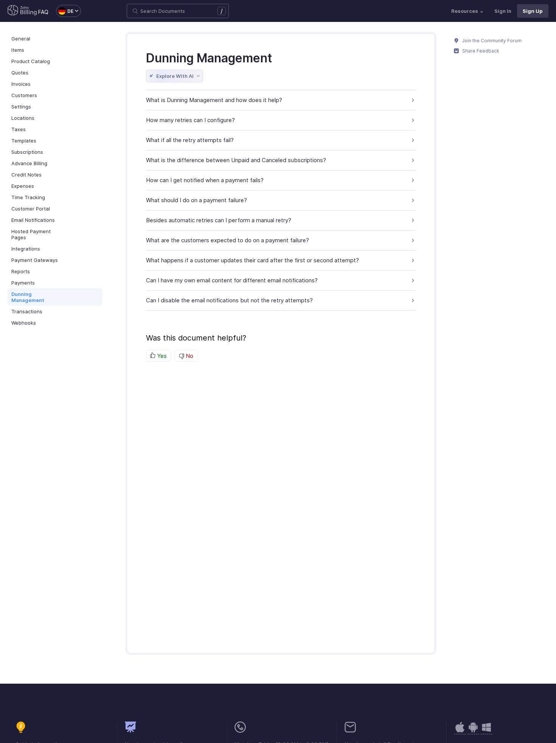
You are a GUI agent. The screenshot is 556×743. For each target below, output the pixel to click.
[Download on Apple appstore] (473, 731)
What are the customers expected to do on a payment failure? (227, 240)
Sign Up (533, 11)
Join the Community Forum (491, 40)
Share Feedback (480, 51)
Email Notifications (33, 220)
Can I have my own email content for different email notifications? (232, 280)
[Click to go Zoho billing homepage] (22, 11)
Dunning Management (27, 297)
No (188, 355)
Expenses (22, 186)
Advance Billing (29, 163)
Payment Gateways (34, 260)
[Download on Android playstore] (460, 731)
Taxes (18, 129)
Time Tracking (28, 197)
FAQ (43, 12)
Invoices (21, 84)
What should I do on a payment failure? (196, 200)
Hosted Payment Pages (31, 234)
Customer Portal (30, 209)
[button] (64, 11)
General (20, 39)
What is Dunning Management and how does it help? (214, 100)
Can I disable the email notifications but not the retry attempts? (229, 300)
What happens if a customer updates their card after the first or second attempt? (252, 260)
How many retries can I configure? (190, 120)
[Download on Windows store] (486, 731)
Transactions (26, 311)
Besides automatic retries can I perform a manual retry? (218, 220)
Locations (22, 118)
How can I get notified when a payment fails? (205, 180)
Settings (21, 107)
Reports (20, 271)
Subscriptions (27, 152)
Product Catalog (30, 61)
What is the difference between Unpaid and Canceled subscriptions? (236, 160)
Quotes (19, 73)
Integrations (25, 249)
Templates (23, 141)
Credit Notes (26, 175)
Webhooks (23, 323)
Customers (24, 95)
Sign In (502, 11)
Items (17, 50)
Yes (161, 355)
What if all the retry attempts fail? (190, 140)
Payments (23, 283)
